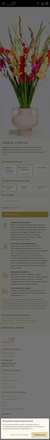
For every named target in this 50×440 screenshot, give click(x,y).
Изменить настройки (19, 435)
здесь (32, 428)
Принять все (39, 435)
